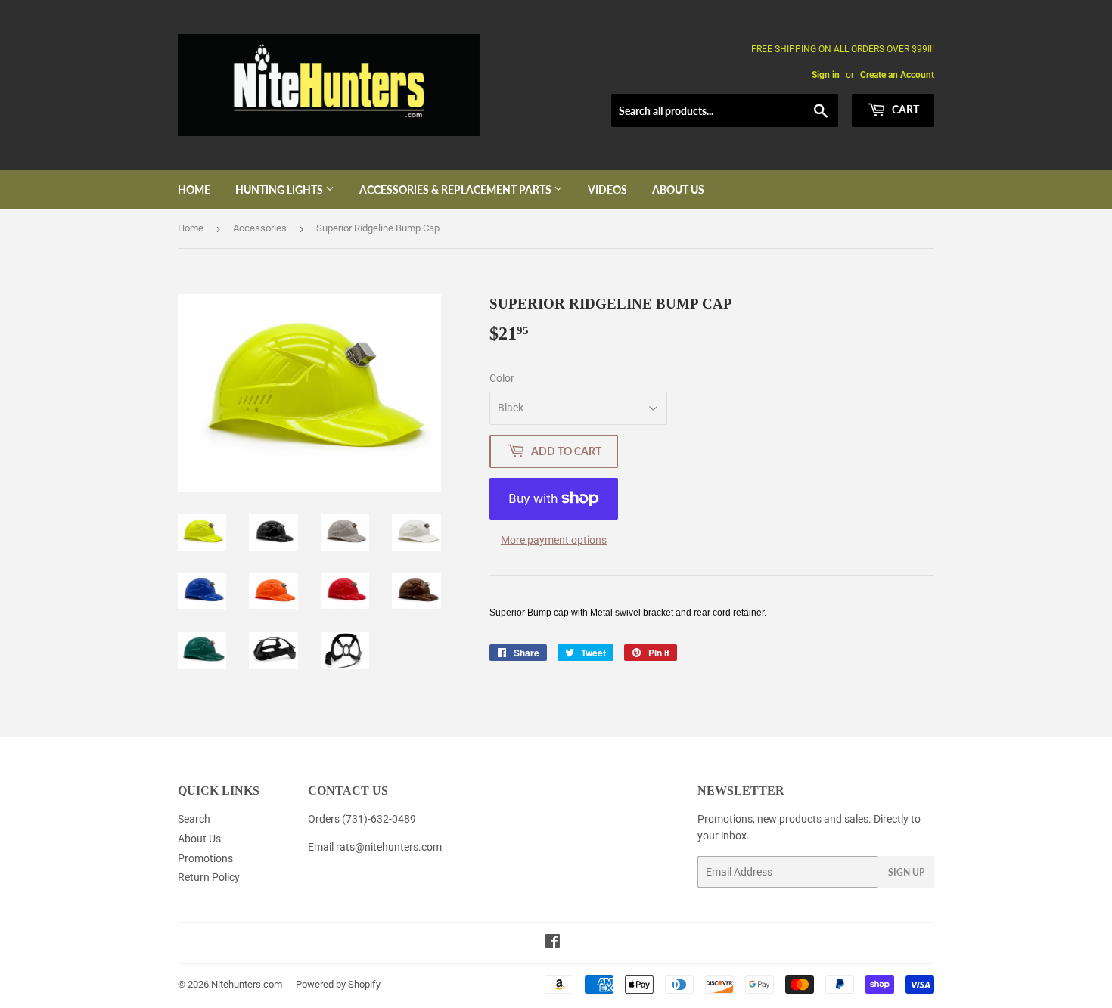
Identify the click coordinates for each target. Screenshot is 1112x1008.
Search (194, 819)
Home (194, 189)
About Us (678, 189)
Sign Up (906, 872)
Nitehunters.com (246, 984)
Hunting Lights (280, 189)
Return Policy (209, 877)
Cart (904, 109)
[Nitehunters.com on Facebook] (553, 943)
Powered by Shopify (338, 984)
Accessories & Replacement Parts (456, 189)
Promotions (205, 858)
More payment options (554, 540)
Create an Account (897, 75)
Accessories (260, 228)
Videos (607, 189)
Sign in (826, 75)
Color (501, 378)
